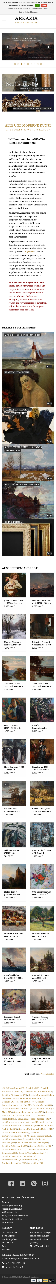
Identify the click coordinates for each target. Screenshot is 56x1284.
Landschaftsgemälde (14, 1163)
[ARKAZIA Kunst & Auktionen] (32, 19)
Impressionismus (11, 1159)
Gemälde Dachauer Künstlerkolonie (26, 1098)
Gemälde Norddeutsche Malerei (35, 1129)
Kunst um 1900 (32, 1159)
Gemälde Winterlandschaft (33, 1153)
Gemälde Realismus (39, 1136)
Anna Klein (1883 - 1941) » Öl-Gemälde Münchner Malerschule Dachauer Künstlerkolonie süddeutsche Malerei (41, 685)
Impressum (7, 1222)
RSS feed (6, 1249)
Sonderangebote (10, 1239)
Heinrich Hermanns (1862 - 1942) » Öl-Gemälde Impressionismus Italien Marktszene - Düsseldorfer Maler (13, 935)
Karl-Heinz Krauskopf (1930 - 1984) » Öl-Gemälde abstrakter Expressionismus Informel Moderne (13, 1060)
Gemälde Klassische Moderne (34, 1119)
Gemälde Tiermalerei (14, 1149)
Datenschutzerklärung (13, 1219)
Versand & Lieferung (12, 1209)
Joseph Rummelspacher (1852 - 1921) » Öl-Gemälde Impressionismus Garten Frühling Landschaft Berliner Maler (41, 726)
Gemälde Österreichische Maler (19, 1156)
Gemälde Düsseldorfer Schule (18, 1101)
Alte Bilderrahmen (13, 1088)
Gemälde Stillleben (40, 1146)
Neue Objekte (8, 1235)
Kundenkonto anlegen (40, 1232)
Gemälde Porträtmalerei (15, 1132)
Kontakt (5, 1202)
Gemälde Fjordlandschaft (38, 1105)
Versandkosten (47, 1074)
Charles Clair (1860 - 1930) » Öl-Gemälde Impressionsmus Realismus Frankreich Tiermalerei (42, 810)
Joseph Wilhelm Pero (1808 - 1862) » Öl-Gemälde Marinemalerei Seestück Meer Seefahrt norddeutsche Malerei (13, 976)
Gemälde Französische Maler (17, 1108)
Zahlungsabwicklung (12, 1205)
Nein (44, 5)
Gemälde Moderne (41, 1122)
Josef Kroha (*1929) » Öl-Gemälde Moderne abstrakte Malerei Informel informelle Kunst (41, 851)
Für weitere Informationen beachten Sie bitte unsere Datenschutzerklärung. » (28, 10)
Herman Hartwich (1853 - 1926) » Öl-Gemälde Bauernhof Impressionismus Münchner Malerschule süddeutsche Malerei (41, 935)
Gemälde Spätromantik (15, 1146)
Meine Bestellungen (39, 1235)
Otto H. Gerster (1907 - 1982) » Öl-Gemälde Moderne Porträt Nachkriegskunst (13, 726)
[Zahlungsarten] (33, 1280)
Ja (37, 5)
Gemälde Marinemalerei (15, 1122)
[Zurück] (7, 47)
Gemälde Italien (25, 1115)
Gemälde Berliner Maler (38, 1091)
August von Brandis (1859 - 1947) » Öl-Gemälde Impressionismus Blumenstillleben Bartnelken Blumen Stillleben (41, 1060)
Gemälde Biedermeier (14, 1095)
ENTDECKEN (7, 1242)
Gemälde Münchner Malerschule (20, 1125)
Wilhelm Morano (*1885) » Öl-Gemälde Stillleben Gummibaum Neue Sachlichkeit (13, 851)
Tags (4, 1246)
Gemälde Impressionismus (28, 1112)
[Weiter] (48, 47)
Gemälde (32, 1088)
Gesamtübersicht (10, 1232)
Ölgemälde (35, 1163)
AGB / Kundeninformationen (15, 1215)
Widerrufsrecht (9, 1212)
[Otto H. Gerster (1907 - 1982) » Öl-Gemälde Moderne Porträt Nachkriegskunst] (14, 709)
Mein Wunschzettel (39, 1246)
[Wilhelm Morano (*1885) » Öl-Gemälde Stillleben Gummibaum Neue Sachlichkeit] (14, 834)
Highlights (29, 251)
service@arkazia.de (15, 1267)
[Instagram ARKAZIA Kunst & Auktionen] (45, 1183)
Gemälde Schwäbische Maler (32, 1142)
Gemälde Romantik (13, 1139)
